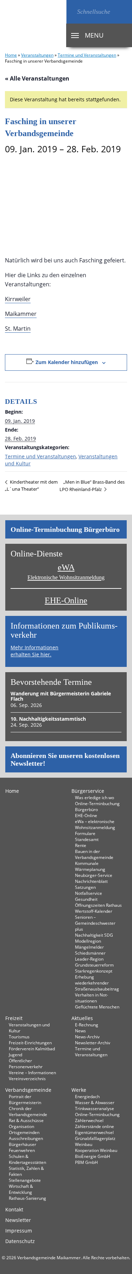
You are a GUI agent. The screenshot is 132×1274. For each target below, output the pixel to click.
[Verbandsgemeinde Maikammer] (33, 23)
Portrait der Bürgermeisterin (25, 1099)
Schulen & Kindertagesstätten (27, 1159)
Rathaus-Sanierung (27, 1198)
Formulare (85, 833)
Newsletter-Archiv (92, 1042)
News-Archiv (87, 1036)
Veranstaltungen (37, 55)
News (80, 1030)
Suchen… (71, 12)
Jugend (15, 1054)
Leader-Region (89, 959)
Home (11, 55)
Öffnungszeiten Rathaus (98, 905)
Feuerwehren (22, 1150)
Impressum (18, 1230)
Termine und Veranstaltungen (87, 55)
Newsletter (18, 1220)
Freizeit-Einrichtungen (30, 1042)
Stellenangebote (25, 1180)
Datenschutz (20, 1241)
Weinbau (83, 1144)
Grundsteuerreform (94, 965)
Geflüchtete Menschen (97, 1006)
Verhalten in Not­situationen (91, 998)
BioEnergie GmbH (92, 1156)
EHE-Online (66, 600)
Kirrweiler (18, 299)
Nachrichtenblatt (91, 881)
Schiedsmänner (90, 953)
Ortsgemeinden (24, 1132)
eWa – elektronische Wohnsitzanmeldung (95, 824)
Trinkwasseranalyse (94, 1108)
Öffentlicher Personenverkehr (26, 1063)
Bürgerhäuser (22, 1144)
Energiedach (87, 1096)
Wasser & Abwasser (94, 1102)
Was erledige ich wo (94, 797)
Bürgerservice (87, 791)
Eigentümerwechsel (94, 1132)
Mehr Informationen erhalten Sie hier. (34, 651)
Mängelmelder (89, 947)
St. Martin (18, 328)
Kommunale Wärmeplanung (90, 866)
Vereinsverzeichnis (27, 1078)
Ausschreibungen (26, 1138)
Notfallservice (88, 893)
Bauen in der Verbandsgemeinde (94, 854)
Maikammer (21, 314)
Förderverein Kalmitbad (32, 1048)
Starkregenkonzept (93, 971)
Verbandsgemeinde (28, 1090)
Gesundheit (86, 899)
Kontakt (14, 1209)
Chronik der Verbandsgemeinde (28, 1111)
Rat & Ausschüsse (26, 1120)
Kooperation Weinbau (96, 1150)
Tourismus (19, 1036)
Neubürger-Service (93, 875)
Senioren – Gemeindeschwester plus (95, 923)
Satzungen (85, 887)
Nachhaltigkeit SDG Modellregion (94, 938)
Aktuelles (82, 1018)
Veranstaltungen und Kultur (29, 1027)
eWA (66, 571)
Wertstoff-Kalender (93, 911)
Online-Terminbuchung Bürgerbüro (65, 529)
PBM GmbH (86, 1162)
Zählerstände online (94, 1126)
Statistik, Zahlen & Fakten (26, 1171)
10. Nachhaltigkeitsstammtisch (48, 718)
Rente (80, 845)
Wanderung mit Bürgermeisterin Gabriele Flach (61, 696)
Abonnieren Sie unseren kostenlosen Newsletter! (65, 759)
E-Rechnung (86, 1024)
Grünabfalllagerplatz (95, 1138)
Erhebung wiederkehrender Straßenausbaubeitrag (97, 983)
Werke (78, 1090)
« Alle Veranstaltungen (37, 78)
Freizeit (14, 1018)
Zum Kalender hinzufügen (67, 362)
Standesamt (87, 839)
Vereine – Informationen (32, 1072)
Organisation (21, 1126)
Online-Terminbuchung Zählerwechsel (97, 1117)
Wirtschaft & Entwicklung (21, 1189)
